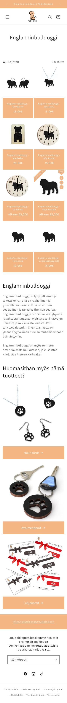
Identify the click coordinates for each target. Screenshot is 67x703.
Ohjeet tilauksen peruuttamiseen (33, 621)
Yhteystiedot (53, 695)
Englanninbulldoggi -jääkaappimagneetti (49, 259)
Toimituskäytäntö (35, 695)
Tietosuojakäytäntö (53, 689)
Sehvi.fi (15, 689)
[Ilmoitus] (60, 4)
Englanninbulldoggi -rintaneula (18, 259)
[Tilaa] (55, 659)
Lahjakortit (31, 603)
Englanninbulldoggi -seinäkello (18, 208)
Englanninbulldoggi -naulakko (18, 157)
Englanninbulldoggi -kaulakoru (49, 105)
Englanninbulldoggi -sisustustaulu (49, 208)
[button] (7, 17)
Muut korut (31, 453)
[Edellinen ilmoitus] (7, 4)
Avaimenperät (31, 528)
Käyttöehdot (17, 695)
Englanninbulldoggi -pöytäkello (49, 157)
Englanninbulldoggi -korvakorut (18, 105)
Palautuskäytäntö (31, 689)
